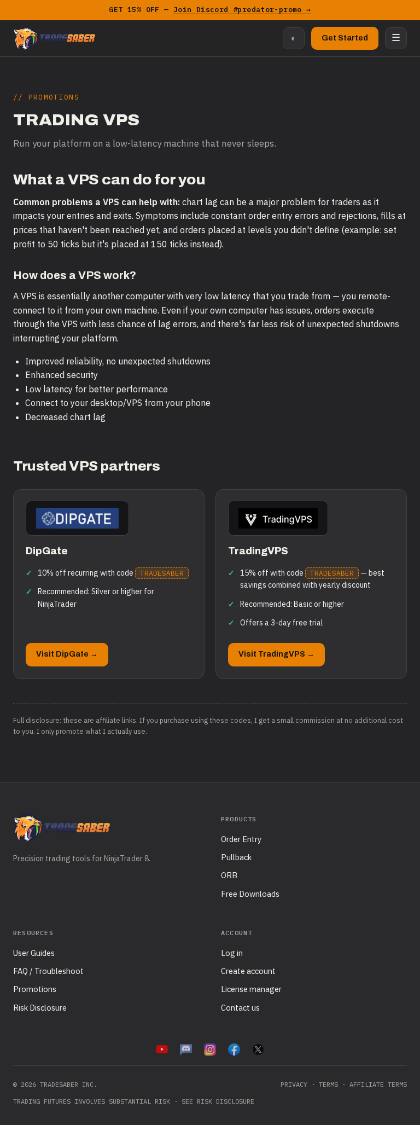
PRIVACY (294, 1084)
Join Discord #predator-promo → (242, 9)
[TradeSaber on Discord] (186, 1049)
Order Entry (241, 839)
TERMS (328, 1084)
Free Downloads (250, 894)
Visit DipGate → (67, 654)
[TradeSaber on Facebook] (234, 1049)
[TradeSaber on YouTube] (162, 1049)
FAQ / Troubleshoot (48, 971)
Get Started (345, 38)
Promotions (34, 989)
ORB (229, 875)
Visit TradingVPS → (276, 654)
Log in (232, 953)
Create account (248, 971)
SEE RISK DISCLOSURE (218, 1101)
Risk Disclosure (40, 1007)
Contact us (240, 1007)
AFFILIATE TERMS (378, 1084)
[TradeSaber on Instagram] (210, 1049)
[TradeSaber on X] (258, 1049)
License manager (251, 989)
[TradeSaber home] (54, 38)
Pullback (236, 857)
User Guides (34, 953)
